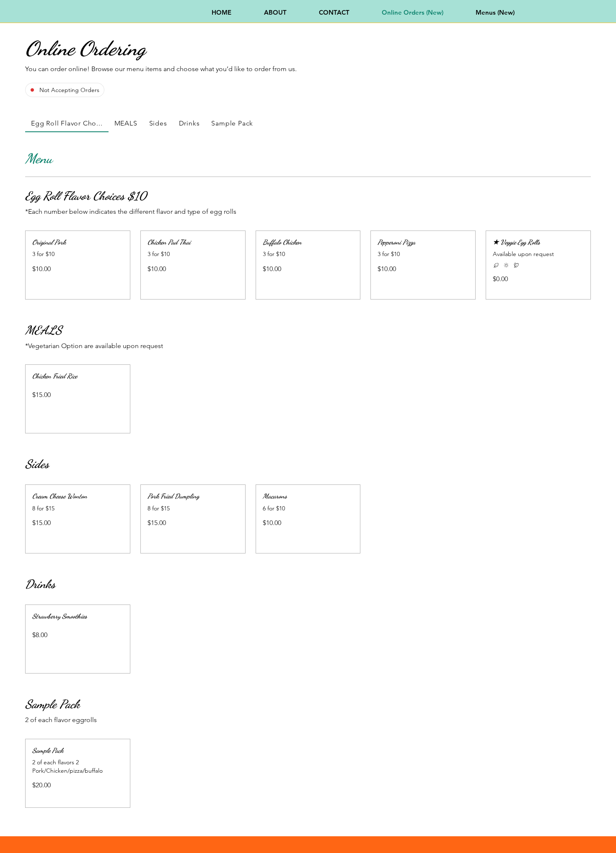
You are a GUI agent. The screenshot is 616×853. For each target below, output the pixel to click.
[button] (77, 242)
